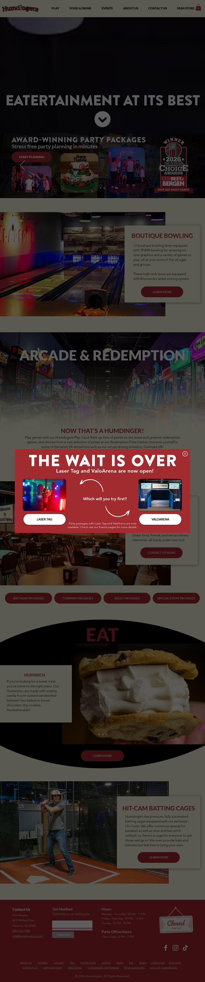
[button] (185, 453)
